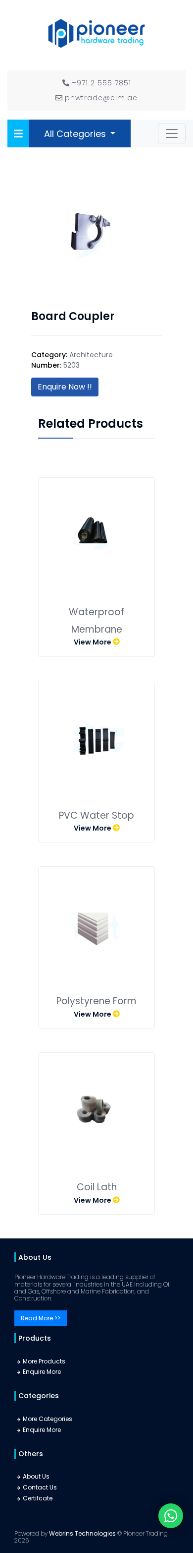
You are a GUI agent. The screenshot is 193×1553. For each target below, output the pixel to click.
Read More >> (40, 1318)
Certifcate (37, 1498)
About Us (36, 1476)
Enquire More (42, 1371)
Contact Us (40, 1487)
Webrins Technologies (83, 1533)
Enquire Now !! (65, 386)
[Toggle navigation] (172, 133)
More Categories (47, 1419)
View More (93, 642)
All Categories (76, 134)
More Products (44, 1361)
